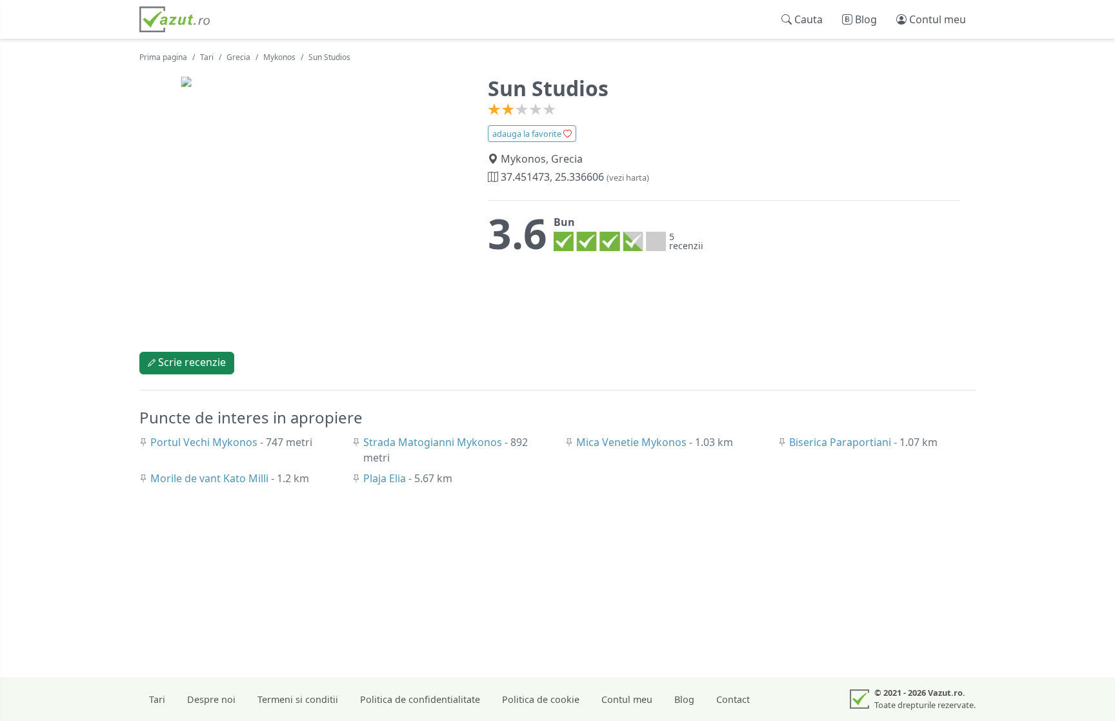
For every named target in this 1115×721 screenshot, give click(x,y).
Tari (207, 57)
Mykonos (279, 57)
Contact (733, 699)
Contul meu (626, 699)
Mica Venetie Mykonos (632, 442)
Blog (684, 699)
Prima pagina (163, 57)
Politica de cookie (540, 699)
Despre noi (211, 699)
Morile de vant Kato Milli (210, 478)
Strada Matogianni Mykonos (434, 442)
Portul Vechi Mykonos (205, 442)
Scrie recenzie (191, 362)
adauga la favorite (527, 133)
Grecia (238, 57)
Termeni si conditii (297, 699)
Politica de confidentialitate (420, 699)
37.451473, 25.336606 (573, 177)
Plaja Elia (385, 478)
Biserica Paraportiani (841, 442)
